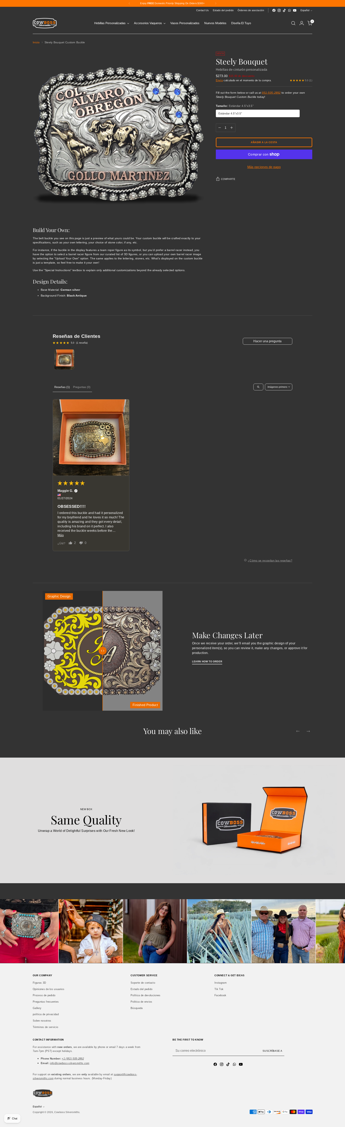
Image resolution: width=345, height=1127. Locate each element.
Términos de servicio (45, 1027)
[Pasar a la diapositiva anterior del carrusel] (298, 731)
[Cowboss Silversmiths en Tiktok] (284, 10)
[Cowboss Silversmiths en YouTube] (294, 10)
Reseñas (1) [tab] (62, 387)
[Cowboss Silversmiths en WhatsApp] (289, 10)
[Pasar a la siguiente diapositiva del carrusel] (308, 731)
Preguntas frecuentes (46, 1001)
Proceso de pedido (44, 995)
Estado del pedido (141, 989)
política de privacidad (46, 1014)
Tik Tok (218, 989)
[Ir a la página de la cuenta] (302, 23)
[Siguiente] (215, 3)
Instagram (220, 982)
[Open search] (258, 387)
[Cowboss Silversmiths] (45, 23)
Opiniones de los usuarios (48, 989)
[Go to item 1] (64, 359)
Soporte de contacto (143, 982)
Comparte (228, 179)
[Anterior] (129, 3)
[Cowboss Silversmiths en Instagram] (279, 10)
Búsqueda (137, 1008)
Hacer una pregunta (267, 341)
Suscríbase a (272, 1051)
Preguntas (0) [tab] (81, 387)
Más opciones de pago (264, 167)
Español (304, 10)
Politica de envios (141, 1001)
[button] (91, 437)
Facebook (220, 995)
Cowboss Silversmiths (66, 1112)
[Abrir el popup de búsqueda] (293, 23)
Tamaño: (235, 105)
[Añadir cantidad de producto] (231, 128)
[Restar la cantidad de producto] (219, 128)
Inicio (36, 42)
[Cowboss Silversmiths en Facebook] (274, 10)
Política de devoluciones (146, 995)
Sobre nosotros (42, 1020)
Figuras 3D (39, 982)
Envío (219, 80)
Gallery (37, 1008)
